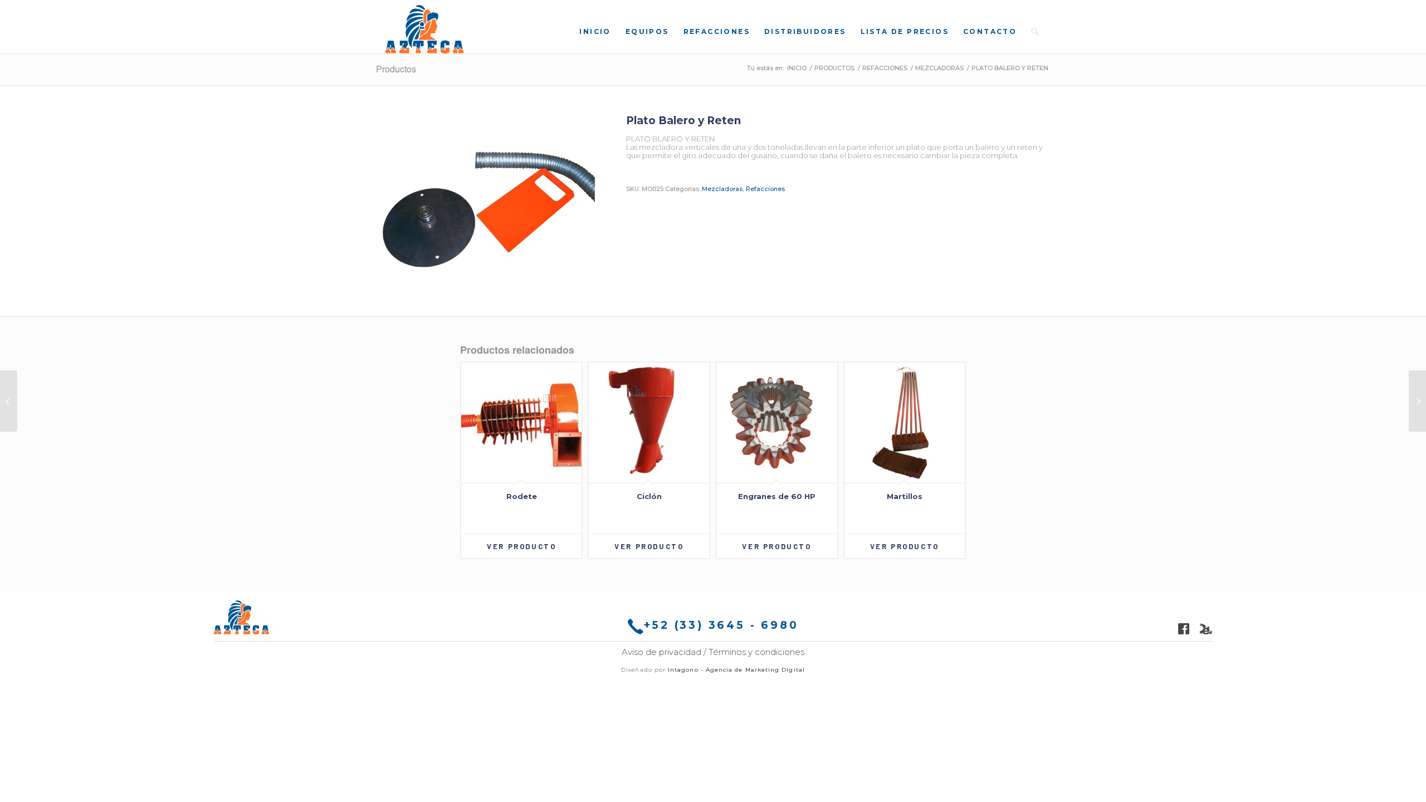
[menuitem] (595, 31)
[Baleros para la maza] (1417, 401)
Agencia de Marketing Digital (755, 669)
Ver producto (521, 546)
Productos (396, 68)
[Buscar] (1035, 31)
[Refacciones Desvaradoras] (8, 401)
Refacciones (765, 189)
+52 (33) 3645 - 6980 (721, 625)
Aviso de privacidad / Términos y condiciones (713, 652)
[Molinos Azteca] (424, 29)
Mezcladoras (722, 189)
